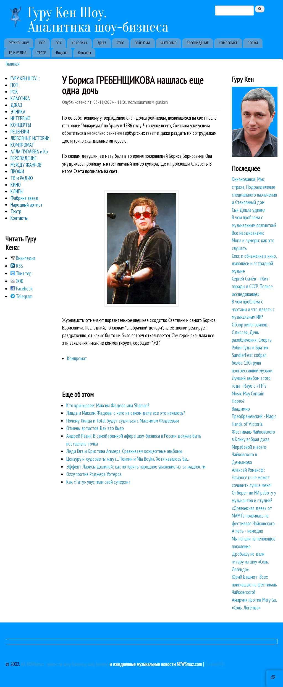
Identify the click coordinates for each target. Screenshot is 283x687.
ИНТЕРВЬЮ (169, 42)
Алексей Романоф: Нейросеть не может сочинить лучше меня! (251, 477)
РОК (58, 42)
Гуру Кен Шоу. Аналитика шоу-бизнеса (98, 19)
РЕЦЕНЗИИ (142, 42)
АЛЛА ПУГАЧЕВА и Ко (29, 151)
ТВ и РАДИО (22, 178)
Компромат (77, 358)
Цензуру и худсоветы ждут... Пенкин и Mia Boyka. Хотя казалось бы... (128, 459)
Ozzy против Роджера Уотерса (93, 474)
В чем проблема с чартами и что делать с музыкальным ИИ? (253, 309)
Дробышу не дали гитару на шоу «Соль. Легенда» (250, 561)
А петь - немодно (247, 531)
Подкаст (62, 52)
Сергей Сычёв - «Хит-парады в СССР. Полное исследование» (252, 286)
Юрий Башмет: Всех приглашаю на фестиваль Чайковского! (254, 584)
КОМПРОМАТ (228, 42)
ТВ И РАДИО (18, 52)
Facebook (24, 288)
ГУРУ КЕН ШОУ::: (25, 78)
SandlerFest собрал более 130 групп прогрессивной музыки (252, 363)
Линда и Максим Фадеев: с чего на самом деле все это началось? (125, 413)
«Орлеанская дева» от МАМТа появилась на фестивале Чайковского (253, 516)
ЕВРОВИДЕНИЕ (198, 42)
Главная (12, 63)
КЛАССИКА (79, 42)
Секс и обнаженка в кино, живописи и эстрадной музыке (254, 263)
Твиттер (23, 273)
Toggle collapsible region (274, 678)
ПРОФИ (253, 42)
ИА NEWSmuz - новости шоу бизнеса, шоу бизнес (65, 664)
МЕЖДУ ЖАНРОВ (26, 164)
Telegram (23, 296)
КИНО (16, 184)
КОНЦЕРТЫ (21, 125)
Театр (16, 211)
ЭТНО (120, 42)
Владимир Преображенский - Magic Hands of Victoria (254, 416)
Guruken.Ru (215, 664)
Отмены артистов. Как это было (95, 428)
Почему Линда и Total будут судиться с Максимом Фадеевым (122, 420)
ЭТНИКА (18, 111)
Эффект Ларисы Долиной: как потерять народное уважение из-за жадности (135, 466)
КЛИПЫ (17, 191)
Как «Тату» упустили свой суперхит (98, 481)
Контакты (84, 52)
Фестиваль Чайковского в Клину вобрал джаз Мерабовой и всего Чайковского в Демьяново (253, 446)
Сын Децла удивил (248, 210)
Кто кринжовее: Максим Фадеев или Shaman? (107, 405)
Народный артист (27, 204)
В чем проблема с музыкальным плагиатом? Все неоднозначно (254, 225)
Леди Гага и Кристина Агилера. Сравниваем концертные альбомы (124, 451)
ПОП (42, 42)
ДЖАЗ (102, 42)
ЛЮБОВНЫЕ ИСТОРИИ (30, 138)
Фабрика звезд (24, 198)
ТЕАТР (41, 52)
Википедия (25, 258)
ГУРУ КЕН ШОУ (19, 42)
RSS (19, 266)
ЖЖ (19, 281)
